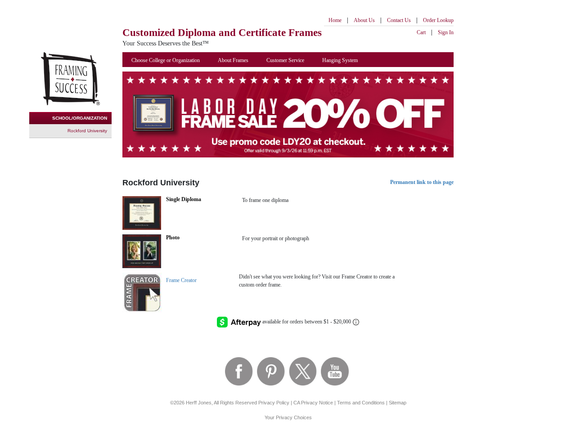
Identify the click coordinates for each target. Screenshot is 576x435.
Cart (421, 32)
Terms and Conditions (361, 402)
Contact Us (399, 20)
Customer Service (285, 60)
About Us (364, 20)
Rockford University (87, 130)
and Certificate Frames (222, 32)
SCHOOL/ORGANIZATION (79, 118)
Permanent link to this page (422, 182)
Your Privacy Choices (288, 417)
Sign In (446, 32)
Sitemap (397, 402)
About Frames (233, 60)
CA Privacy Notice (313, 402)
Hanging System (340, 60)
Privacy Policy (273, 402)
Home (335, 20)
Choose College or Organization (165, 60)
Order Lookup (438, 20)
